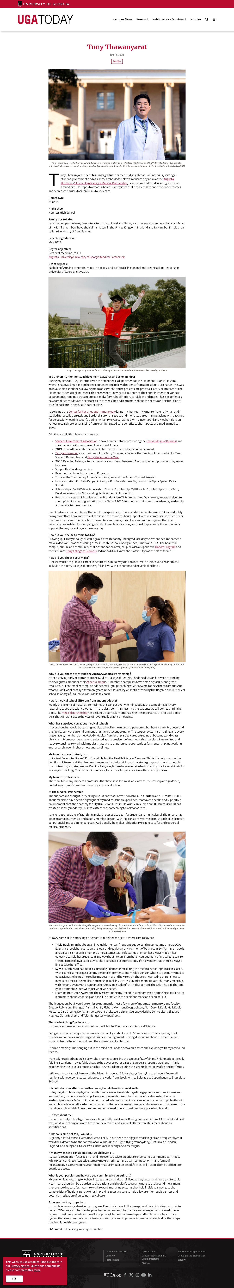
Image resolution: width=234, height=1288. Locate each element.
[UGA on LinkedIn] (149, 1275)
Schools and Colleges (116, 1251)
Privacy (182, 1260)
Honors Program (165, 547)
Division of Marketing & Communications (154, 1257)
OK (14, 1279)
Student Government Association (76, 441)
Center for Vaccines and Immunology (92, 411)
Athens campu (95, 682)
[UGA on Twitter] (132, 1275)
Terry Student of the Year (103, 457)
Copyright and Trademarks (191, 1255)
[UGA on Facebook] (125, 1275)
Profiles (117, 61)
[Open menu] (214, 19)
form (37, 1270)
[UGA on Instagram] (138, 1275)
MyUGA (146, 1263)
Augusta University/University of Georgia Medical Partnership (87, 257)
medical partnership (74, 712)
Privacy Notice (20, 1266)
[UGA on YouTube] (144, 1275)
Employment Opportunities (191, 1251)
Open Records (148, 1251)
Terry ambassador (66, 453)
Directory (110, 1255)
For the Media (112, 1260)
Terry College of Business (161, 441)
